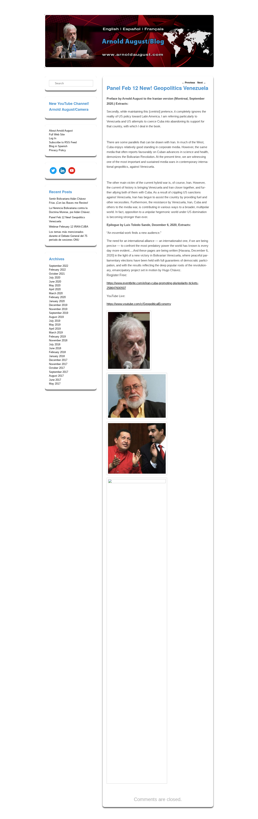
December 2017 (58, 360)
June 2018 (55, 348)
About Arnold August (61, 130)
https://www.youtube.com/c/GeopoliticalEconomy (139, 304)
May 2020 (54, 285)
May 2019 (54, 324)
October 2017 (57, 367)
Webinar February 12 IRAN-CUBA (68, 226)
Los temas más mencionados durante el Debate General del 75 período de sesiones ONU (68, 235)
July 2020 (54, 277)
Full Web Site (57, 134)
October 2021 (57, 273)
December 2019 (58, 305)
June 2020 (55, 281)
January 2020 (57, 301)
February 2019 (57, 336)
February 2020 (57, 297)
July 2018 (54, 344)
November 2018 (58, 340)
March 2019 (56, 332)
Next (201, 82)
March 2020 (56, 293)
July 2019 (54, 320)
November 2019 (58, 309)
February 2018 (57, 352)
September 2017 (58, 371)
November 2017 (58, 364)
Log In (52, 138)
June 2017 (55, 379)
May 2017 (54, 383)
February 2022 (57, 269)
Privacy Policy (57, 150)
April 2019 (55, 328)
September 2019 (58, 312)
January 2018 (57, 356)
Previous (188, 82)
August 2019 (56, 316)
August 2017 (56, 375)
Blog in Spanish (58, 146)
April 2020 (55, 289)
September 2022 (58, 265)
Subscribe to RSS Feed (63, 142)
